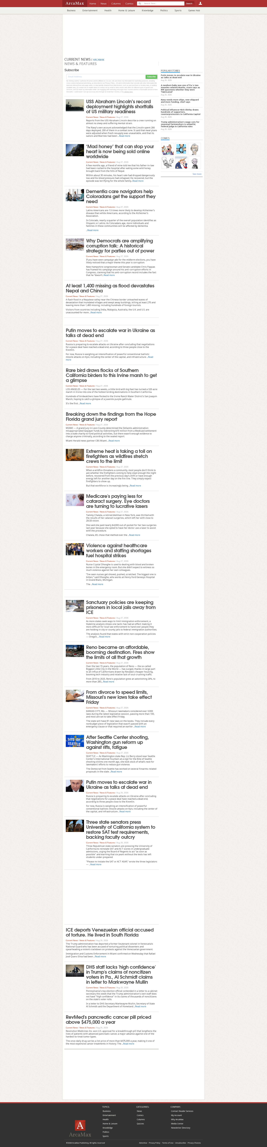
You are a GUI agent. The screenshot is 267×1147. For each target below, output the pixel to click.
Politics (164, 10)
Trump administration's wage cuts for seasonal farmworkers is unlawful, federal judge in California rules (180, 124)
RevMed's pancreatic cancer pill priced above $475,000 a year (108, 1019)
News (139, 1111)
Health (107, 10)
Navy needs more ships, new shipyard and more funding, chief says (180, 100)
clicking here (128, 92)
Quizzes (140, 1123)
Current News (92, 117)
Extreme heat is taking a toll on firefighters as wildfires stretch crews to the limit (119, 455)
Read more (124, 135)
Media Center (177, 1123)
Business (71, 10)
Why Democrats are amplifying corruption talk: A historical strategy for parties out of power (120, 245)
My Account (176, 1115)
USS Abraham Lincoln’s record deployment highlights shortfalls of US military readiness (119, 106)
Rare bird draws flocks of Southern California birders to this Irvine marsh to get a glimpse (111, 374)
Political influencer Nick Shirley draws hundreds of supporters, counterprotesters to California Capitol (180, 111)
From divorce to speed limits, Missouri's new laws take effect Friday (119, 696)
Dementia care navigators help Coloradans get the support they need (121, 195)
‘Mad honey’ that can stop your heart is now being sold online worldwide (120, 151)
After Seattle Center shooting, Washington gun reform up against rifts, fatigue (117, 741)
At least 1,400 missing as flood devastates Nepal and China (110, 288)
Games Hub (194, 10)
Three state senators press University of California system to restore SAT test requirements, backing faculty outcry (120, 829)
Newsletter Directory (180, 1127)
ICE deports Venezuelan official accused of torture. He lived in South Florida (110, 932)
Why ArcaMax (177, 1119)
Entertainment (89, 10)
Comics (140, 1115)
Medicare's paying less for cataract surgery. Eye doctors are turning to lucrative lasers (118, 500)
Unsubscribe (180, 1143)
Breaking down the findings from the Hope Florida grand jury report (111, 416)
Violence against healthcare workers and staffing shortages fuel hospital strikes (118, 550)
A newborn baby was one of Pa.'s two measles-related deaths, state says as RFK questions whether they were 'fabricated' (180, 88)
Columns (141, 1119)
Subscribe (151, 77)
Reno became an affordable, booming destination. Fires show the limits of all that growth (120, 651)
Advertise (143, 1143)
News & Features (107, 117)
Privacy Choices (194, 1143)
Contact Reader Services (182, 1111)
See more (197, 174)
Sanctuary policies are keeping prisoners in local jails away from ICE (121, 606)
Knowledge (147, 10)
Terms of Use (167, 1143)
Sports (178, 10)
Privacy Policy (154, 1143)
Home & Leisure (126, 10)
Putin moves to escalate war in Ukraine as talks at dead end (110, 332)
